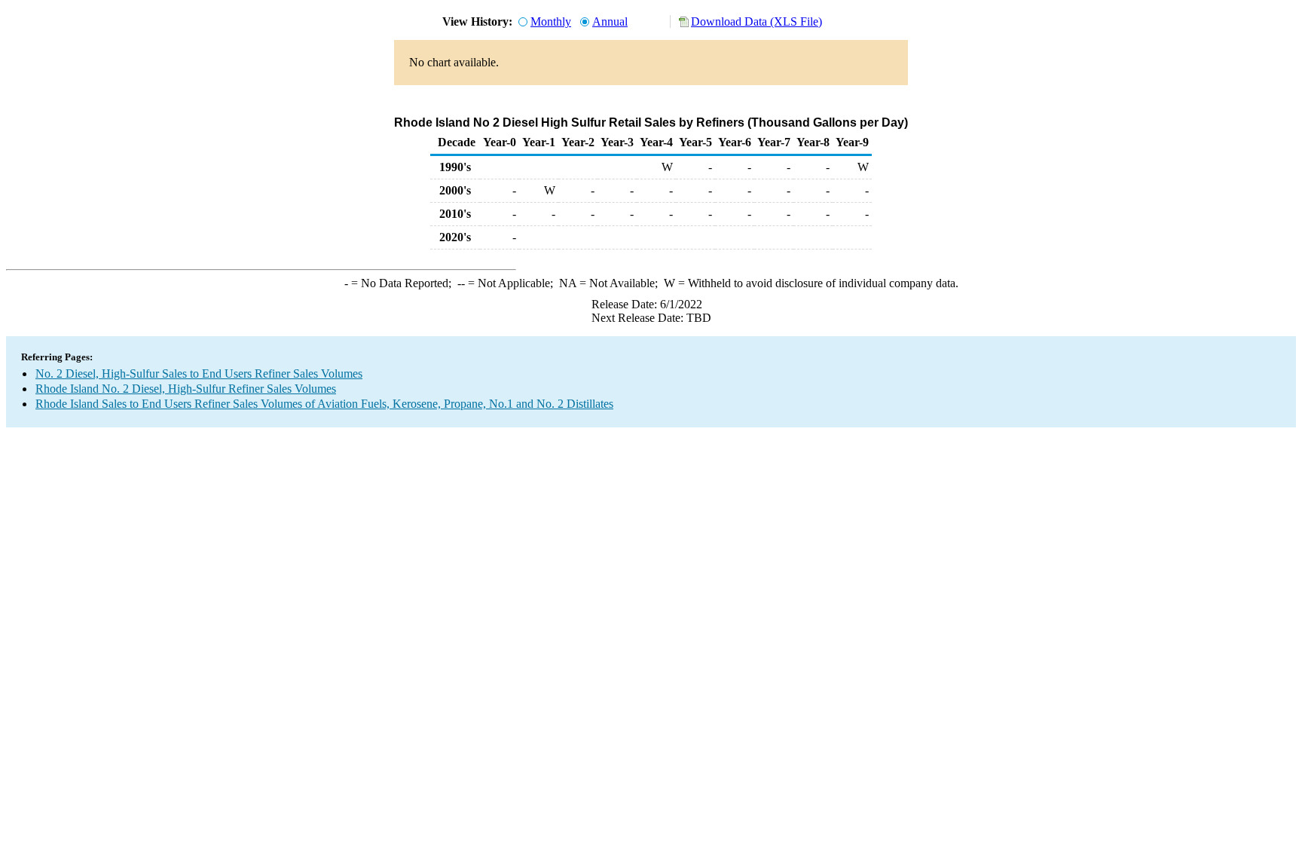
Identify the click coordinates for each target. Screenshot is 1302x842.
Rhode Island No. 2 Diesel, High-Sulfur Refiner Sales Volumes (185, 388)
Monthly (550, 21)
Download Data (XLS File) (756, 21)
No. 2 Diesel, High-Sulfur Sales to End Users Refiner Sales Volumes (198, 373)
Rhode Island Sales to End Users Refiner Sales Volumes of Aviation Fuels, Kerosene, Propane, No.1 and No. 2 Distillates (324, 403)
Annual (610, 21)
